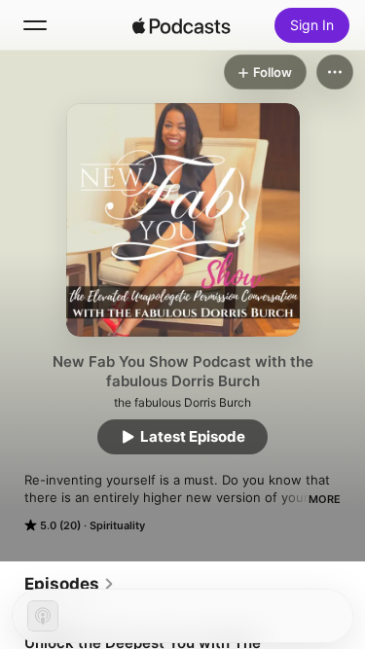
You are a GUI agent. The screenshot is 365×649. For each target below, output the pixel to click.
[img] (182, 25)
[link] (69, 584)
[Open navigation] (35, 25)
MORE (325, 499)
